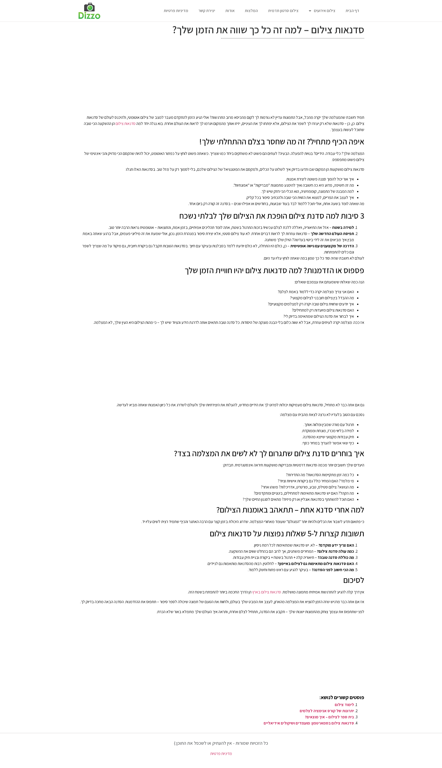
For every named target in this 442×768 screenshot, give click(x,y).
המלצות (251, 10)
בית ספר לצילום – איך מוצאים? (329, 717)
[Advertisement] (221, 78)
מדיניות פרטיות (176, 10)
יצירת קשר (206, 10)
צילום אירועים (324, 10)
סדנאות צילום (126, 123)
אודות (230, 10)
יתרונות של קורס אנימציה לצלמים (327, 710)
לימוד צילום (344, 704)
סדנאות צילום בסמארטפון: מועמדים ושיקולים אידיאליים (309, 723)
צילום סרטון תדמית (283, 10)
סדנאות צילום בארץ (266, 592)
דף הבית (352, 10)
